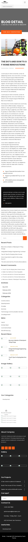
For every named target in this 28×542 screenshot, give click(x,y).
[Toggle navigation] (25, 2)
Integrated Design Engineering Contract (13, 251)
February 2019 (7, 290)
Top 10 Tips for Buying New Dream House (14, 269)
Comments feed (6, 328)
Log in (3, 322)
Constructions (15, 32)
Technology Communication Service (12, 312)
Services (11, 68)
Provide (3, 306)
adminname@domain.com (12, 511)
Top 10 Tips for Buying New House (11, 254)
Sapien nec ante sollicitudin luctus (11, 489)
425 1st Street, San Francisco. (12, 520)
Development (5, 303)
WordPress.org (5, 330)
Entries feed (4, 325)
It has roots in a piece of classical (11, 481)
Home (4, 32)
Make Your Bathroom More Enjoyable (12, 272)
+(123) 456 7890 (8, 507)
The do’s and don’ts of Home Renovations (13, 262)
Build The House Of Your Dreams (11, 485)
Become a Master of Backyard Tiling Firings (14, 279)
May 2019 (5, 287)
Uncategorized (5, 314)
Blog (8, 32)
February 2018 (7, 293)
